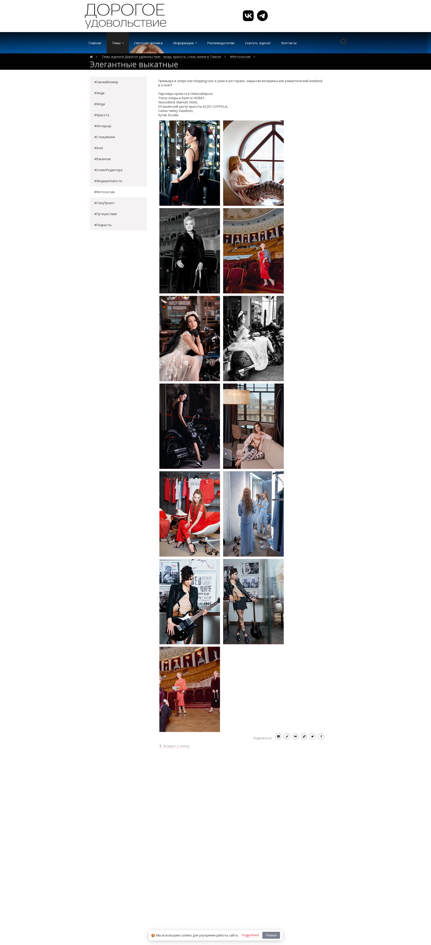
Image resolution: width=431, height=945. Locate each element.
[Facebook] (321, 736)
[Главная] (91, 57)
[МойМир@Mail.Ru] (278, 736)
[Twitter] (312, 736)
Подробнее (250, 935)
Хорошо (271, 935)
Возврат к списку (175, 746)
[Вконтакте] (295, 736)
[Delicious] (304, 736)
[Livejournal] (287, 736)
